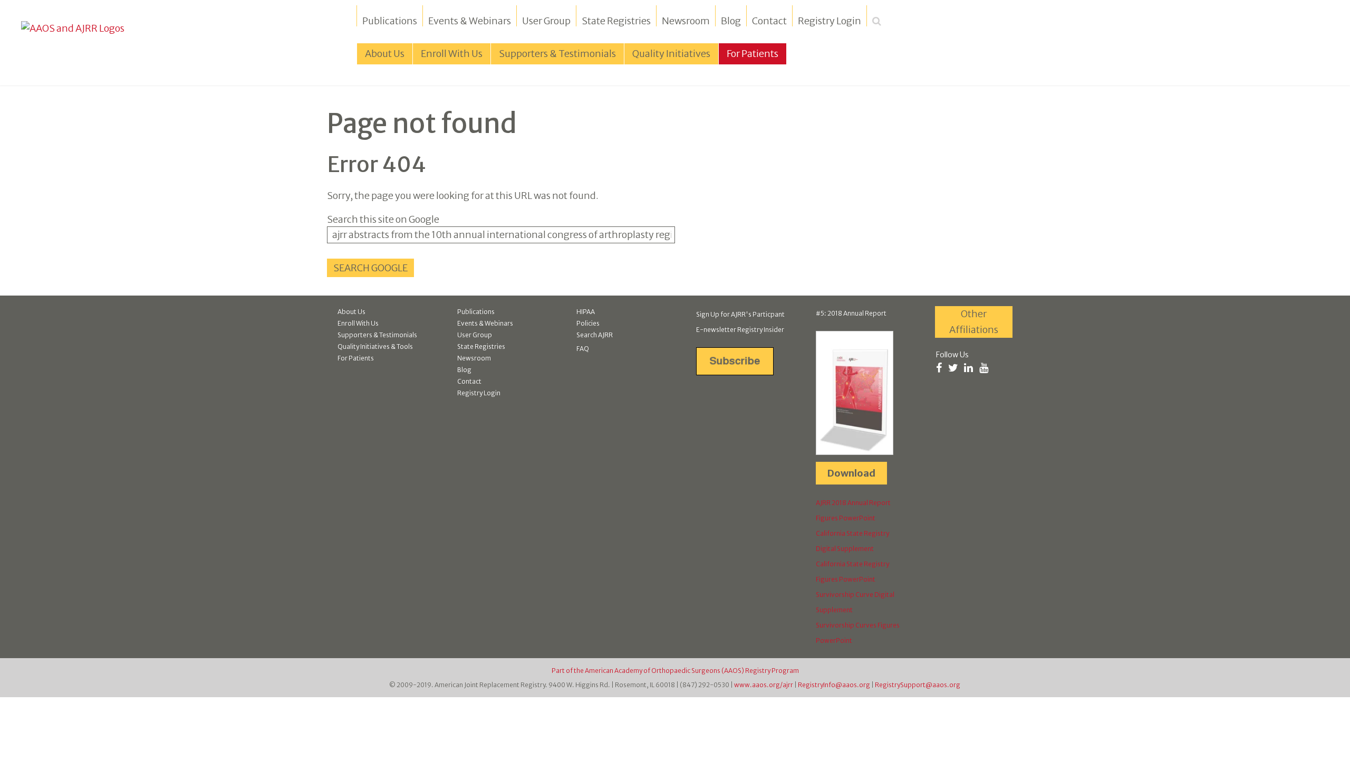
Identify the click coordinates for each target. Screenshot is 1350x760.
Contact (769, 21)
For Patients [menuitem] (752, 54)
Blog (731, 21)
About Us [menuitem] (384, 54)
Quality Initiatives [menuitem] (671, 54)
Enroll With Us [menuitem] (452, 54)
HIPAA (585, 312)
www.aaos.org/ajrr (763, 685)
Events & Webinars (469, 21)
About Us (351, 312)
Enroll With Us (358, 323)
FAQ (582, 349)
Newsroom (686, 21)
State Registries (616, 21)
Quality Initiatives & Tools (375, 346)
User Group (546, 21)
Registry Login (829, 21)
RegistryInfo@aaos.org (834, 685)
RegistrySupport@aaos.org (917, 685)
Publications (389, 21)
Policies (588, 323)
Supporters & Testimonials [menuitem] (557, 54)
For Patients (356, 358)
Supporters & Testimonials (377, 335)
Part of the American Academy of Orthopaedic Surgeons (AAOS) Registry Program (675, 670)
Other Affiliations (973, 322)
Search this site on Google (383, 219)
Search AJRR (594, 335)
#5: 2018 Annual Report (851, 313)
